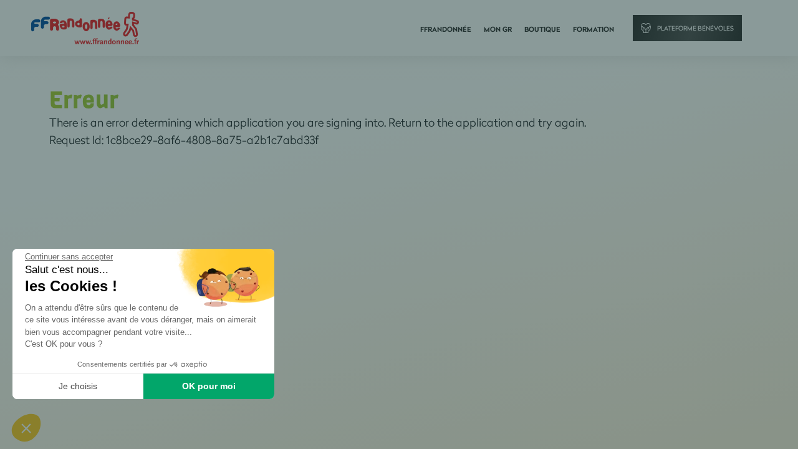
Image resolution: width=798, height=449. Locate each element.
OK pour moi (209, 386)
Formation (593, 29)
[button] (26, 428)
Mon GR (498, 29)
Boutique (542, 29)
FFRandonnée (445, 29)
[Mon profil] (85, 27)
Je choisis (78, 386)
